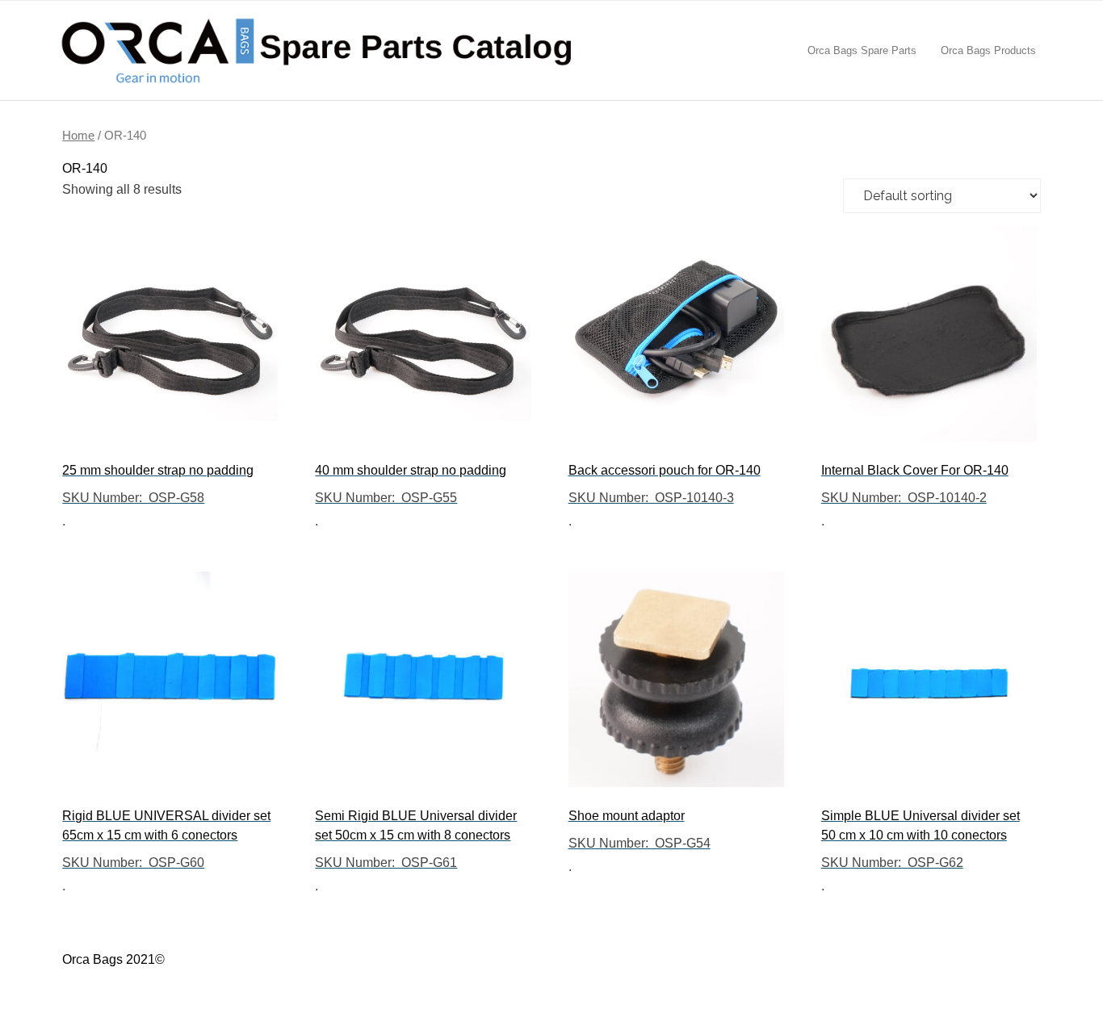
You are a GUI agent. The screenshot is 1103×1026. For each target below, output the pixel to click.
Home (78, 135)
